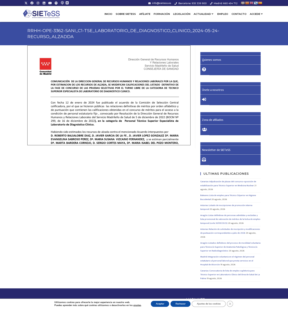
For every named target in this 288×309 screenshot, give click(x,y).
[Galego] (256, 3)
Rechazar (181, 303)
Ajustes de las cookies (209, 303)
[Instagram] (38, 3)
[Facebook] (32, 3)
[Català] (247, 3)
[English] (252, 3)
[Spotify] (56, 3)
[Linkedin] (44, 3)
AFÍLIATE (144, 13)
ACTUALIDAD (202, 13)
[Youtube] (50, 3)
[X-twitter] (26, 3)
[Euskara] (243, 3)
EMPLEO (222, 13)
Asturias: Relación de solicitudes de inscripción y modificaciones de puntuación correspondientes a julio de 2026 (230, 231)
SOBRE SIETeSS (126, 13)
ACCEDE (255, 13)
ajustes (137, 305)
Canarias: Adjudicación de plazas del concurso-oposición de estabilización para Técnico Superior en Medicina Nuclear (228, 183)
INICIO (108, 13)
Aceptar (160, 303)
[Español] (260, 3)
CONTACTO (239, 13)
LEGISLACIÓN (181, 13)
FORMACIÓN (162, 13)
